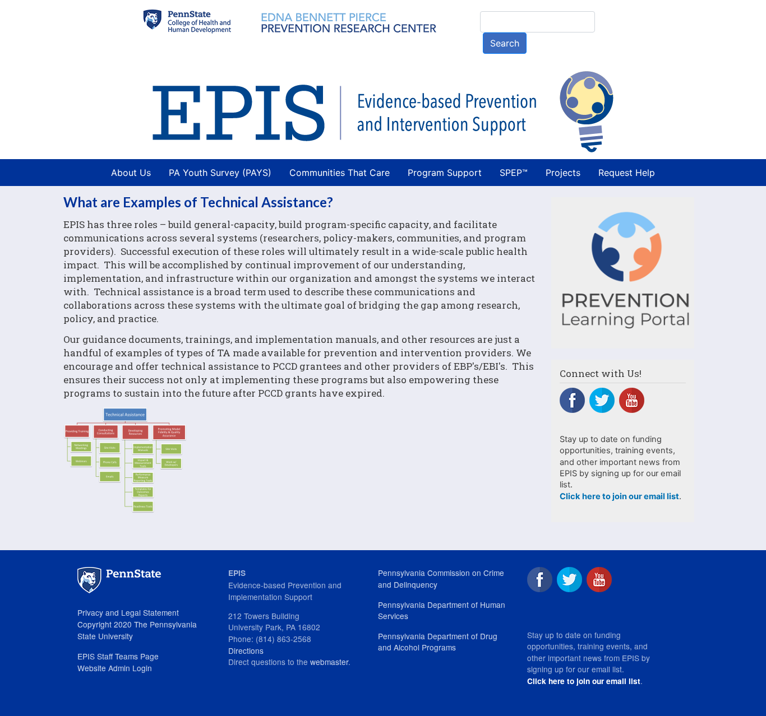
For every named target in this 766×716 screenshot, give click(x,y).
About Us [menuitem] (131, 172)
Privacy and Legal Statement (128, 612)
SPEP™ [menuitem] (514, 172)
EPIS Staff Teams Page (118, 656)
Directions (246, 650)
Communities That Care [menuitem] (339, 172)
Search (504, 43)
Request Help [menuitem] (626, 172)
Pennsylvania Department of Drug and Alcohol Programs (437, 641)
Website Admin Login (114, 667)
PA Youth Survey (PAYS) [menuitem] (220, 172)
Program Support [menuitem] (445, 172)
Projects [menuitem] (563, 172)
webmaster (329, 661)
